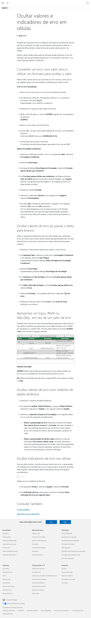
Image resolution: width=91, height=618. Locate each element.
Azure (4, 576)
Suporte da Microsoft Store (39, 540)
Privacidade (20, 610)
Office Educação (66, 547)
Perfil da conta (36, 533)
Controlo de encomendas (39, 547)
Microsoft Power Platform (39, 586)
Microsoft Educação (67, 533)
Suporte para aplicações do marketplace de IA (44, 576)
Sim (51, 522)
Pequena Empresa (7, 593)
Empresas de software (38, 590)
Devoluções (35, 544)
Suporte (5, 8)
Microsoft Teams (7, 590)
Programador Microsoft (38, 568)
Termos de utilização (32, 610)
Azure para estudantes (68, 558)
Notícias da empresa (67, 576)
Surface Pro (6, 533)
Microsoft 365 (6, 547)
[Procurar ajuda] (8, 3)
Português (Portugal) (11, 600)
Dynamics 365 (6, 579)
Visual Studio (35, 593)
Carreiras (64, 568)
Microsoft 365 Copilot (8, 586)
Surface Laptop (7, 537)
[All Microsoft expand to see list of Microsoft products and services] (2, 3)
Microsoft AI (6, 568)
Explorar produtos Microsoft (10, 551)
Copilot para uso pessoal (9, 544)
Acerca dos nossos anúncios (61, 610)
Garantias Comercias (37, 555)
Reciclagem (35, 551)
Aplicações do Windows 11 (10, 555)
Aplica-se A (22, 36)
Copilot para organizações (10, 540)
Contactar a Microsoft (8, 610)
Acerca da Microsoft (67, 572)
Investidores (65, 583)
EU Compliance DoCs (78, 610)
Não (65, 522)
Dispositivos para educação (69, 537)
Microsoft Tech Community (39, 579)
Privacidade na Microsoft (68, 579)
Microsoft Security (7, 572)
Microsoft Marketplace (38, 583)
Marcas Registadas (46, 610)
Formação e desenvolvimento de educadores (73, 551)
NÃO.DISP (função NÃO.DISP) (28, 514)
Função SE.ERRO (23, 509)
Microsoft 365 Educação (68, 544)
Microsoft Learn (36, 572)
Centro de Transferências (39, 537)
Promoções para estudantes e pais (71, 555)
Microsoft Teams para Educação (70, 540)
